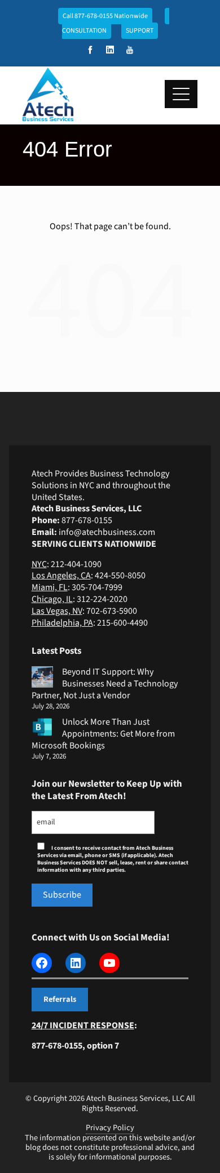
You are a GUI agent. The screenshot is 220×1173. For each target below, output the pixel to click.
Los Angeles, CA (61, 575)
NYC (39, 564)
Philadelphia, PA (62, 623)
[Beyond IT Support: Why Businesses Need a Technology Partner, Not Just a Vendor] (42, 677)
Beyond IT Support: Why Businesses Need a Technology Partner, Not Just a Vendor (105, 684)
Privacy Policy (110, 1128)
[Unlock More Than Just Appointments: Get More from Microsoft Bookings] (42, 727)
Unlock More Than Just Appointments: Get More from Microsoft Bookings (103, 734)
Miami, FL (50, 587)
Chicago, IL (52, 599)
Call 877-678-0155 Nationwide (105, 16)
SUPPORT (139, 30)
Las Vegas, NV (57, 611)
